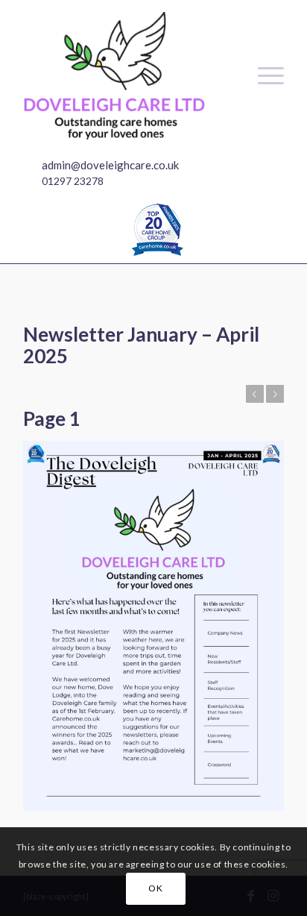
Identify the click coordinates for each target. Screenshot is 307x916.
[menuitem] (263, 75)
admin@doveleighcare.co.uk (110, 165)
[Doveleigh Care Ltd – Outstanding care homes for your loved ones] (127, 75)
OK (155, 888)
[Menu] (263, 75)
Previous (255, 394)
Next (275, 394)
